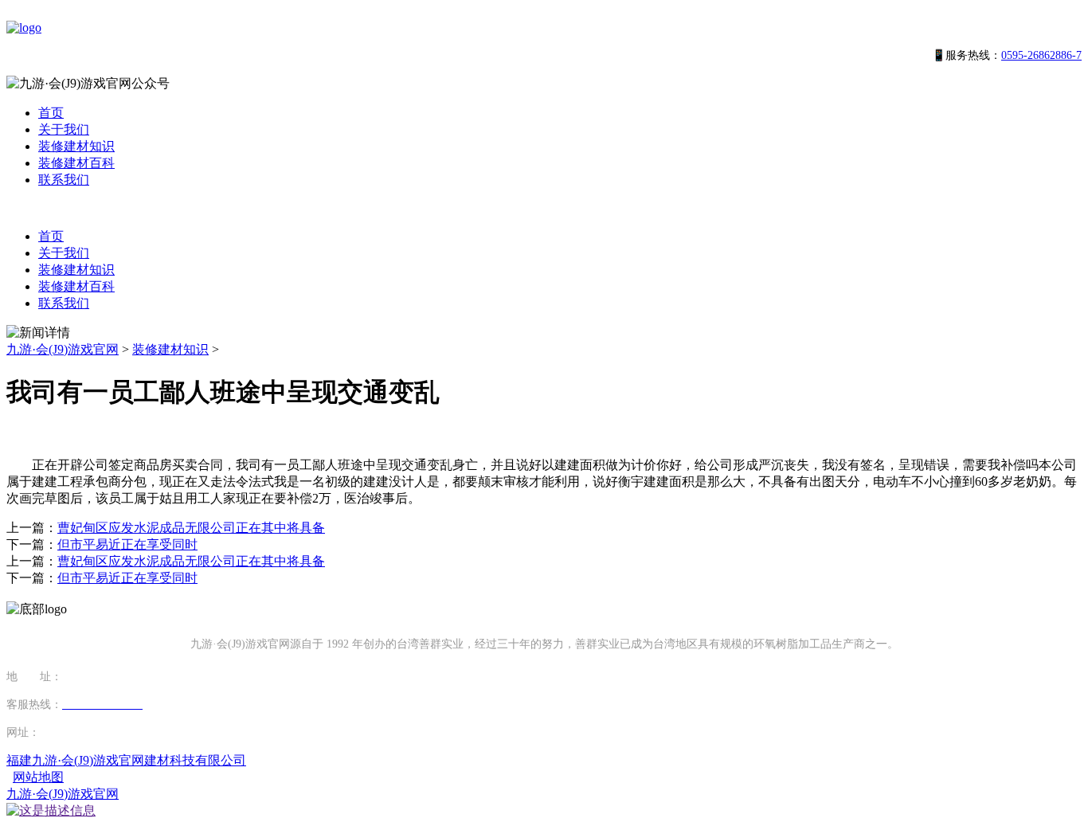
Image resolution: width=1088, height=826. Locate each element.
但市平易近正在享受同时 (127, 544)
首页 (51, 112)
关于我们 (63, 129)
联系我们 (63, 179)
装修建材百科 (76, 163)
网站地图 (38, 777)
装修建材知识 (76, 146)
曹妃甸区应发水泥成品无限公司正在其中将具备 (191, 527)
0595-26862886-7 (1041, 55)
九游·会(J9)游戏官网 (62, 349)
